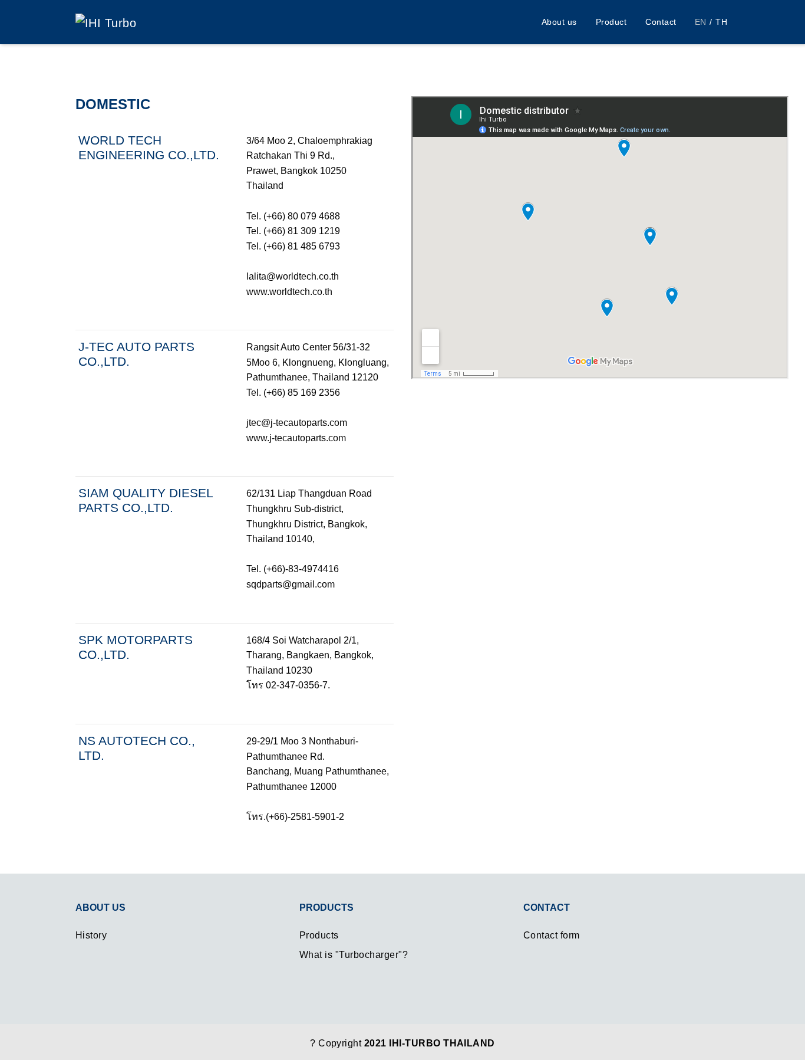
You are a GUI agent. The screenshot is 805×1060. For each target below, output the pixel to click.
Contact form (551, 935)
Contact (660, 22)
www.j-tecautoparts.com (296, 438)
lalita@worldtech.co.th (292, 276)
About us (559, 22)
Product (611, 22)
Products (319, 935)
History (91, 935)
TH (721, 22)
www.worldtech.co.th (289, 292)
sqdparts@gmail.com (290, 584)
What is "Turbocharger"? (353, 955)
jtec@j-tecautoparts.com (296, 423)
